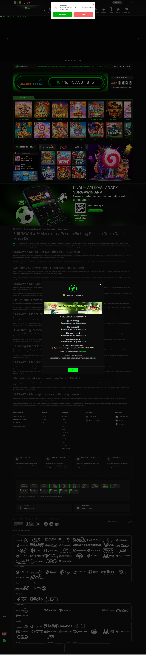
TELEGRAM (82, 352)
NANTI (83, 15)
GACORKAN (62, 15)
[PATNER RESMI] (73, 308)
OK (73, 370)
